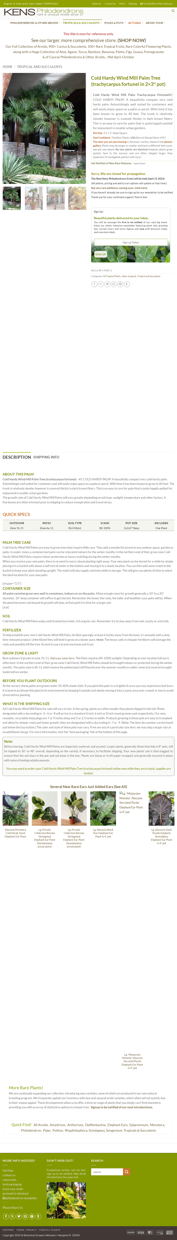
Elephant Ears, (118, 1125)
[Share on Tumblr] (127, 284)
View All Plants (49, 1230)
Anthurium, (76, 1125)
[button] (156, 3)
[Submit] (126, 1171)
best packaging (12, 1184)
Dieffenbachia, (96, 1125)
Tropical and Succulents (39, 67)
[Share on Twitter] (107, 284)
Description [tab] (17, 457)
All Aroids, (41, 1125)
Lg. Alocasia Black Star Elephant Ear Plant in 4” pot (103, 833)
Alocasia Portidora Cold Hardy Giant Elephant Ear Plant (15, 833)
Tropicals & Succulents (140, 1130)
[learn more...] (66, 1200)
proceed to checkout (15, 1193)
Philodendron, (32, 1130)
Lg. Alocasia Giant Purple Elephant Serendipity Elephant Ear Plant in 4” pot (161, 836)
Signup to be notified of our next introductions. (122, 1107)
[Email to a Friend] (114, 284)
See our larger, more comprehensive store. (88, 40)
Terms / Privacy (26, 1230)
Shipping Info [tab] (46, 457)
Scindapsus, (97, 1130)
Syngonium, (114, 1130)
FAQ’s (122, 3)
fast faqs (8, 1170)
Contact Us (110, 3)
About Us (96, 3)
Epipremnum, (139, 1125)
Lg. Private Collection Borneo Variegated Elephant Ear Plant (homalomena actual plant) (44, 838)
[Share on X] (101, 284)
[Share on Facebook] (94, 284)
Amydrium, (58, 1125)
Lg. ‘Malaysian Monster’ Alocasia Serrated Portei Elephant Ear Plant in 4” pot (132, 1061)
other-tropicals (129, 276)
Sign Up (99, 211)
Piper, (47, 1130)
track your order (13, 1189)
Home (7, 67)
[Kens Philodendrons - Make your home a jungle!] (54, 12)
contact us (9, 1175)
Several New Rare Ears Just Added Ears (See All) (88, 786)
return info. (10, 1180)
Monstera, (158, 1125)
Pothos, (58, 1130)
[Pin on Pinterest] (120, 284)
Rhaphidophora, (76, 1130)
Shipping (133, 3)
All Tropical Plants (112, 276)
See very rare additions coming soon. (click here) (119, 187)
